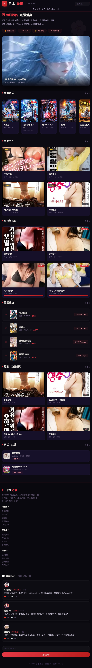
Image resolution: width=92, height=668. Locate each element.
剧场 (48, 9)
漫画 (53, 9)
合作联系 (5, 545)
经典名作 (5, 514)
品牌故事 (5, 555)
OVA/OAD (5, 525)
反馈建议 (5, 541)
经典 (43, 9)
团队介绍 (5, 558)
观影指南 (5, 535)
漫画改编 (5, 521)
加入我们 (5, 562)
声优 (57, 9)
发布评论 (46, 655)
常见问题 (5, 538)
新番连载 (5, 511)
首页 (34, 9)
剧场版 (4, 518)
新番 (39, 9)
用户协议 (5, 565)
